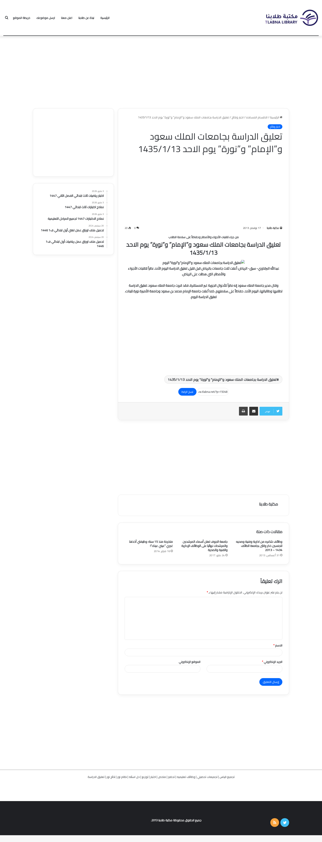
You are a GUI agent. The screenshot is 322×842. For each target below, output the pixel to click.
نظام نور (122, 776)
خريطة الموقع (21, 17)
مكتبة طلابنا (273, 227)
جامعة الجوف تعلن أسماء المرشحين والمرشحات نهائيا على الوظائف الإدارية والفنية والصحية (204, 546)
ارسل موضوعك (45, 17)
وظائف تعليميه (186, 776)
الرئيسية (105, 17)
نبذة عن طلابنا (86, 17)
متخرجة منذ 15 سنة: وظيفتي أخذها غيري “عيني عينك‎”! (151, 544)
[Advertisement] (161, 71)
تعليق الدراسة (96, 776)
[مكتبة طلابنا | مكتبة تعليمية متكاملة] (291, 18)
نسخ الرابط (187, 391)
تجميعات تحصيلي (207, 776)
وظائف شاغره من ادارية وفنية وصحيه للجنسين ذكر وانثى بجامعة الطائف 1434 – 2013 (259, 546)
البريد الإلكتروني (272, 661)
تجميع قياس (227, 776)
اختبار (153, 776)
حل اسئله (134, 776)
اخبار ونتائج (238, 117)
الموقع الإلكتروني (189, 661)
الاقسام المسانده (256, 117)
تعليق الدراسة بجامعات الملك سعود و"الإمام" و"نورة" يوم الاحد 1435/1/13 (222, 379)
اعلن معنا (66, 17)
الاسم (277, 645)
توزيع (145, 776)
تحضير (171, 776)
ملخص (162, 776)
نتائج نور (110, 776)
